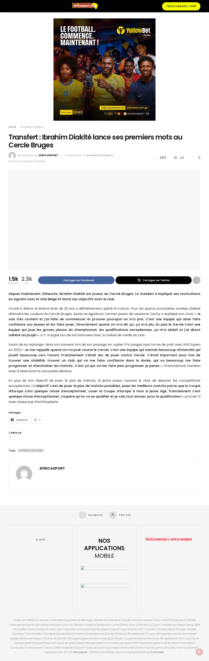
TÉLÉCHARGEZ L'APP (181, 6)
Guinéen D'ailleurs (31, 450)
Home (12, 127)
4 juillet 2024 (73, 155)
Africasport (80, 652)
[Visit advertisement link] (104, 72)
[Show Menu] (10, 6)
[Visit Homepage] (87, 6)
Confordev (157, 652)
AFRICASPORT (48, 155)
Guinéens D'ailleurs (32, 127)
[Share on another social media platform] (196, 280)
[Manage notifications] (199, 652)
